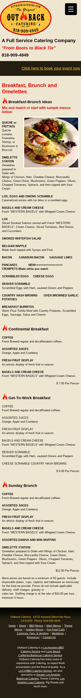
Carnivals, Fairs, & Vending (33, 633)
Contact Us (49, 637)
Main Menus (53, 625)
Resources (33, 637)
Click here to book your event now (51, 68)
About (22, 625)
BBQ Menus (36, 625)
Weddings (58, 633)
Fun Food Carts (56, 629)
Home (12, 625)
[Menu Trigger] (71, 9)
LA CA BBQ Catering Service (35, 670)
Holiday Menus (34, 629)
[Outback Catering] (26, 34)
